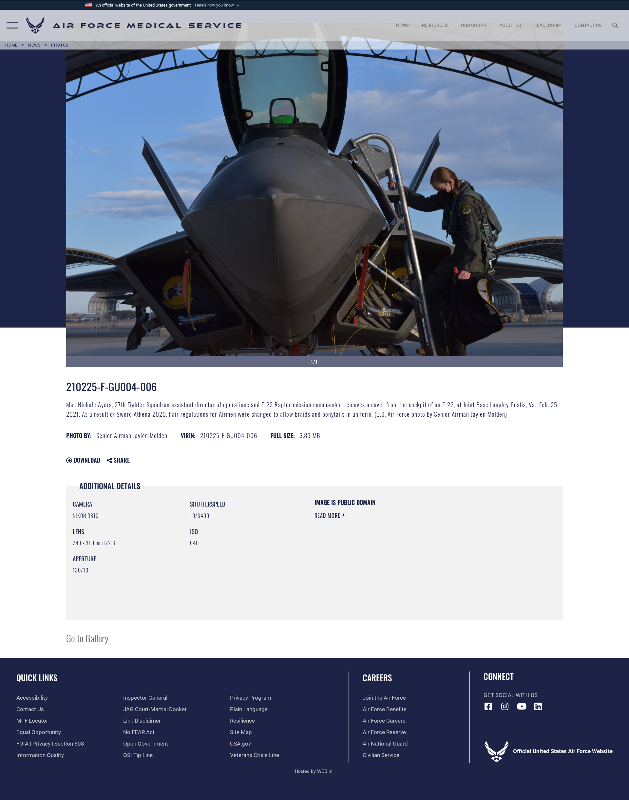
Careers (377, 677)
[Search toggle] (616, 25)
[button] (218, 5)
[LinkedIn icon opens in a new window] (538, 706)
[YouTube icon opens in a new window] (521, 706)
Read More (328, 515)
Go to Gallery (87, 638)
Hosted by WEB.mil (314, 771)
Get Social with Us (511, 695)
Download (86, 460)
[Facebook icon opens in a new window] (488, 706)
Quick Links (36, 677)
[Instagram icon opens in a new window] (505, 706)
